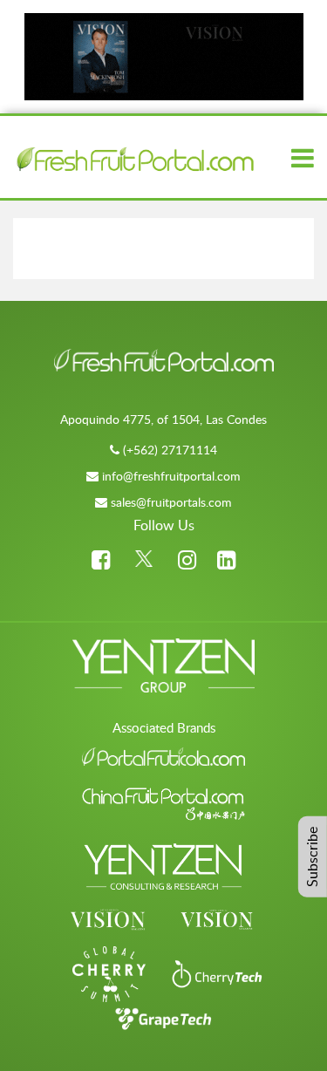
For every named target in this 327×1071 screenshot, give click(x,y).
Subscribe (312, 857)
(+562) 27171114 (170, 449)
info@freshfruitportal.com (171, 475)
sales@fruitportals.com (171, 502)
